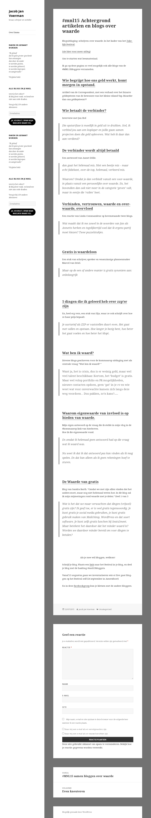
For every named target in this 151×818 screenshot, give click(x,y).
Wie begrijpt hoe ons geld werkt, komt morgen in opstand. (94, 82)
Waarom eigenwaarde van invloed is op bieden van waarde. (95, 415)
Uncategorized (105, 609)
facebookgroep (82, 585)
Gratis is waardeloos (79, 252)
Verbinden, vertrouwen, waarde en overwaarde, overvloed (96, 206)
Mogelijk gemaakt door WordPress (77, 812)
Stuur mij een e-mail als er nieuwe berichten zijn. (86, 733)
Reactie (67, 647)
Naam (65, 684)
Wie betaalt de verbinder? (84, 110)
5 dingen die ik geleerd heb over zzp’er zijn (94, 303)
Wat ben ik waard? (78, 353)
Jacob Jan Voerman (16, 13)
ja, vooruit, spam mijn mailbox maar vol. (22, 121)
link (92, 564)
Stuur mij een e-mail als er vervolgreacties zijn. (86, 729)
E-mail (65, 695)
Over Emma (14, 32)
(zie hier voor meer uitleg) (76, 51)
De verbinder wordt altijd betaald (90, 150)
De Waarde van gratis (80, 481)
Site (64, 707)
